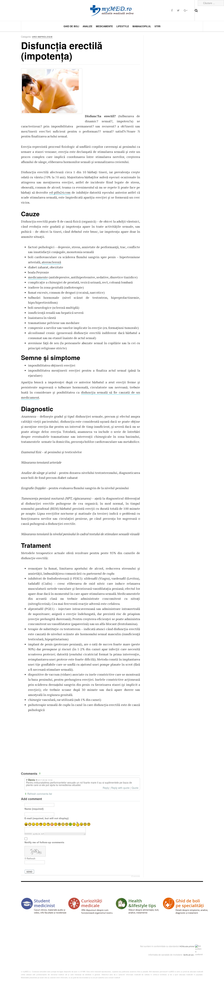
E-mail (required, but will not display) (46, 818)
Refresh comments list (39, 793)
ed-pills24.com (60, 192)
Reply (106, 788)
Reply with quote (120, 788)
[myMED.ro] (112, 10)
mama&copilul (141, 26)
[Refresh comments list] (40, 773)
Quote (135, 788)
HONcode (184, 946)
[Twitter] (178, 10)
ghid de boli (71, 26)
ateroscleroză (51, 262)
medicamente (104, 26)
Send (29, 871)
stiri (157, 26)
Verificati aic (188, 954)
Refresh (31, 858)
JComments (135, 876)
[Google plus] (185, 10)
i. (193, 954)
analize (87, 26)
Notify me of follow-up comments (44, 842)
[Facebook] (172, 10)
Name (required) (34, 808)
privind (191, 946)
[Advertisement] (111, 90)
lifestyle (122, 26)
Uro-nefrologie (42, 36)
